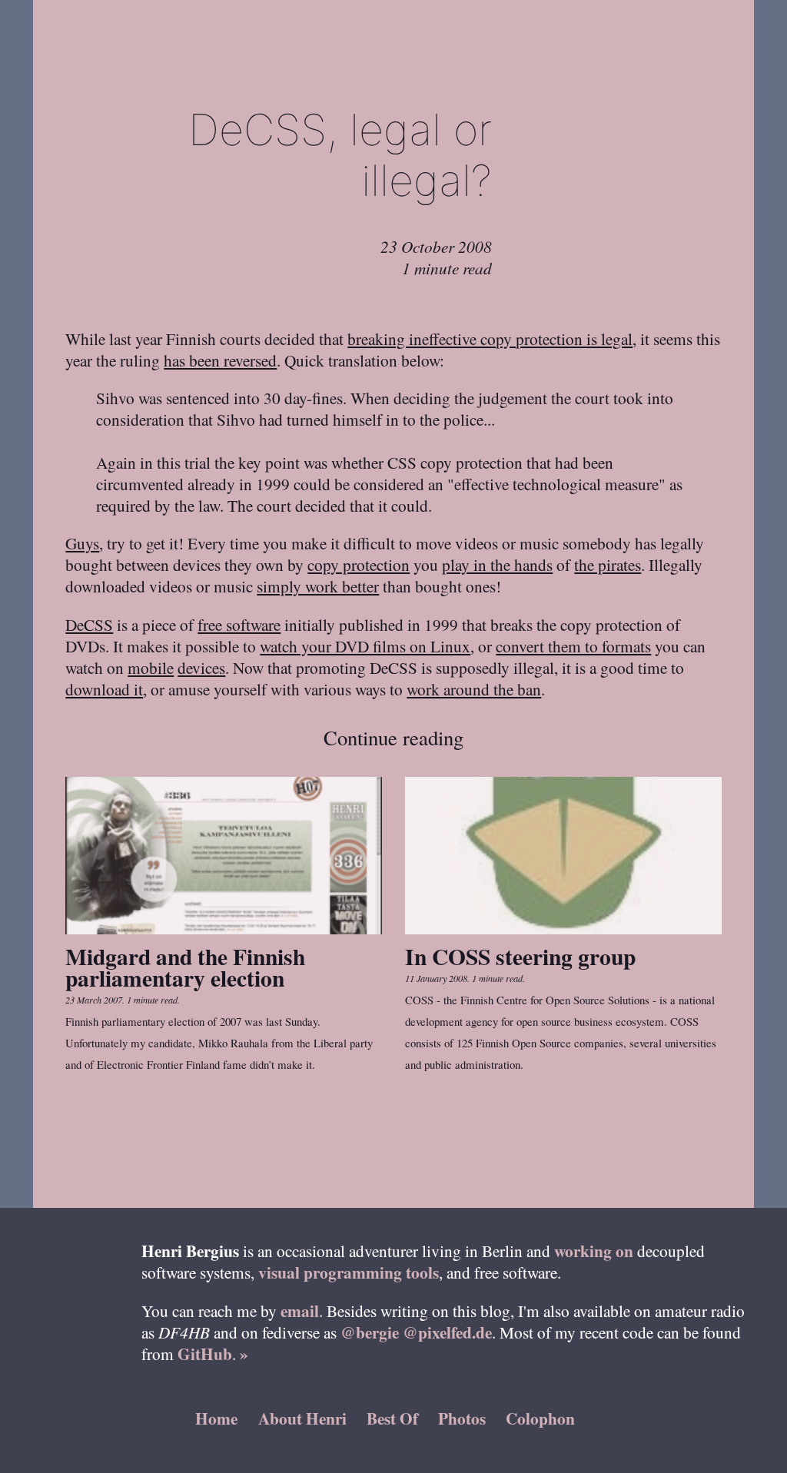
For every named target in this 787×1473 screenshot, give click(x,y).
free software (239, 624)
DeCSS (89, 624)
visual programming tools (348, 1272)
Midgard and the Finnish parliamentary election (185, 967)
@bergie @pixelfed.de (416, 1332)
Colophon (540, 1418)
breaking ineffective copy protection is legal (490, 338)
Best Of (392, 1418)
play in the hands (497, 564)
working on (593, 1250)
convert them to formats (573, 646)
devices (201, 667)
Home (216, 1418)
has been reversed (220, 360)
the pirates (607, 564)
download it (104, 689)
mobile (151, 667)
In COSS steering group (520, 956)
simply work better (318, 586)
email (300, 1310)
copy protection (358, 564)
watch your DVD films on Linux (365, 646)
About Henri (302, 1418)
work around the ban (474, 689)
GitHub (205, 1353)
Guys (82, 543)
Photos (462, 1418)
